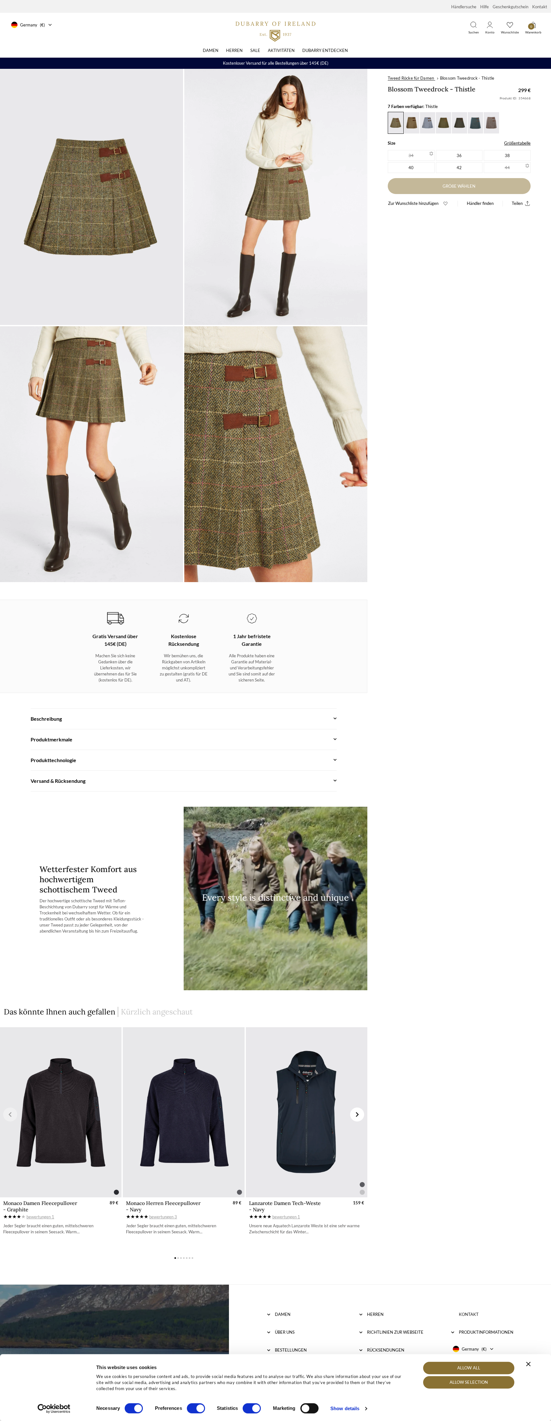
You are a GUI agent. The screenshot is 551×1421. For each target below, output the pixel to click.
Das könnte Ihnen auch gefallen (59, 1012)
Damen (210, 50)
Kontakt (539, 6)
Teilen (517, 203)
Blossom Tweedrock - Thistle (467, 78)
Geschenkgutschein (510, 6)
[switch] (196, 1408)
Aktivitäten (281, 50)
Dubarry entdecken (325, 50)
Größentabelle (517, 143)
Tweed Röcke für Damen (411, 78)
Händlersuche (463, 6)
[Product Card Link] (60, 1112)
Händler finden (480, 203)
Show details (344, 1408)
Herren (234, 50)
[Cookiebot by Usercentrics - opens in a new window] (54, 1408)
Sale (255, 50)
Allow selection (469, 1382)
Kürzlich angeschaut (157, 1012)
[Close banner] (528, 1364)
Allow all (468, 1367)
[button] (10, 1114)
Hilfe (484, 6)
